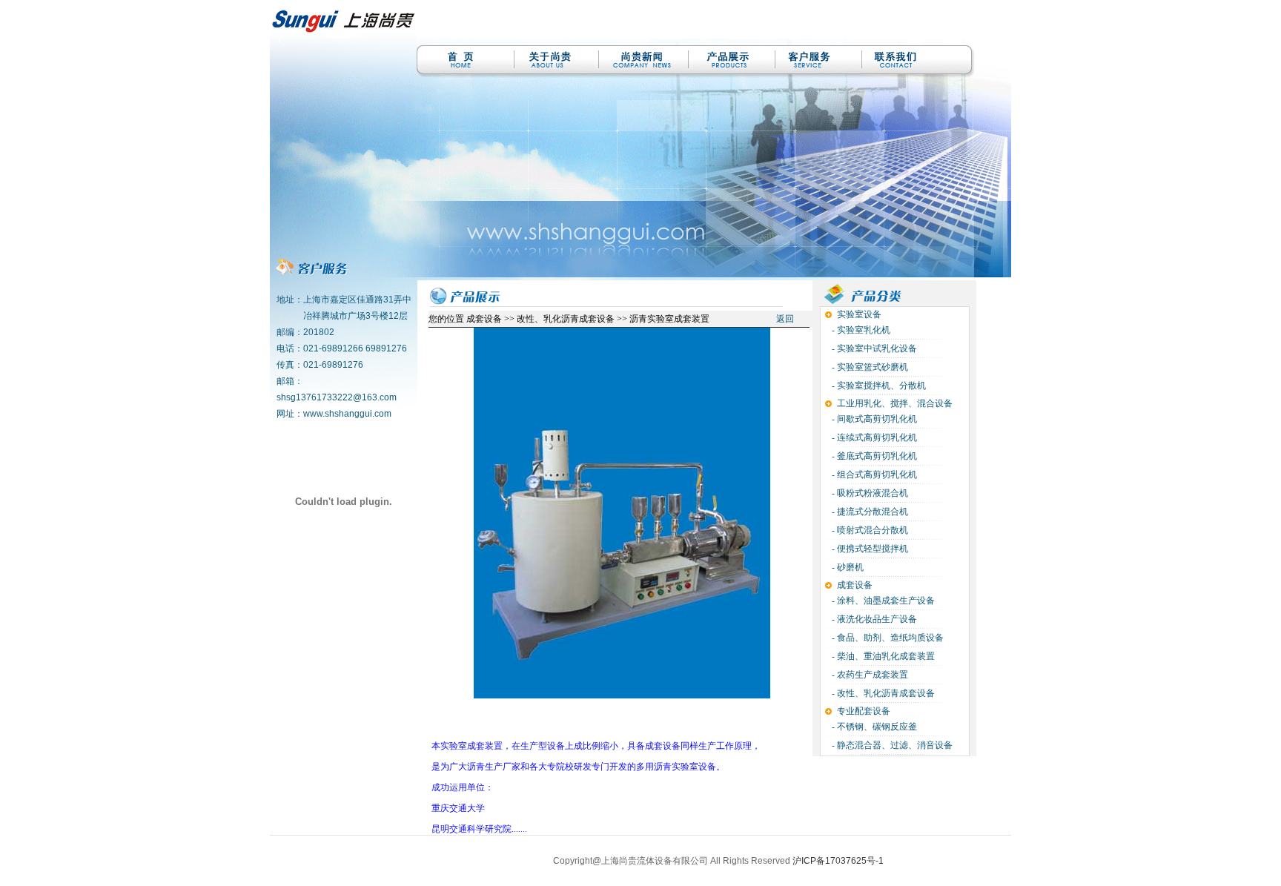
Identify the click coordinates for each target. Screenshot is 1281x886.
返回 (785, 319)
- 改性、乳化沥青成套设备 (882, 693)
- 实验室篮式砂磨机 (869, 367)
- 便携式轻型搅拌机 (869, 548)
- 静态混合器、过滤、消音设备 (891, 745)
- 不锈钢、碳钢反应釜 (873, 726)
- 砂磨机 (847, 567)
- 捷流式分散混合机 (869, 511)
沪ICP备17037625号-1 (838, 861)
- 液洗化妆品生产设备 (873, 619)
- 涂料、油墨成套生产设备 (882, 600)
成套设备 (855, 585)
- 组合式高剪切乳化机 (873, 474)
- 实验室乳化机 (860, 330)
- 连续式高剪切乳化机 (873, 437)
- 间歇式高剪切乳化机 (873, 419)
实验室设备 (859, 314)
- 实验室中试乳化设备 (873, 348)
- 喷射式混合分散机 (869, 530)
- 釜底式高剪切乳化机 (873, 456)
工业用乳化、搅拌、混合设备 (895, 403)
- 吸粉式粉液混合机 (869, 493)
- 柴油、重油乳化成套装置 (882, 656)
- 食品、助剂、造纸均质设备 (887, 637)
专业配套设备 (863, 711)
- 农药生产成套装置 (869, 675)
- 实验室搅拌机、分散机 (878, 385)
